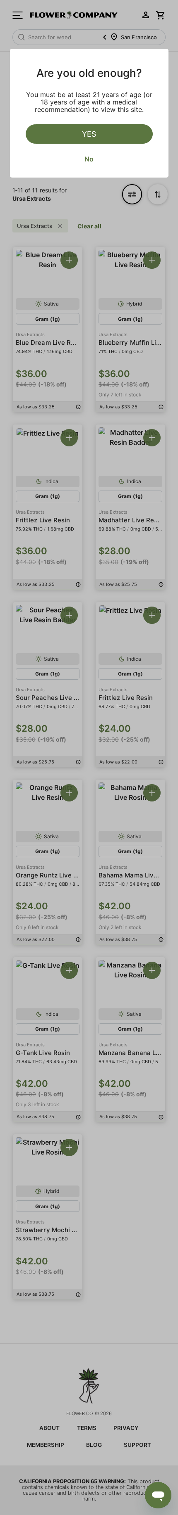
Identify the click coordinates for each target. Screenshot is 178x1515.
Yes (89, 134)
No (89, 159)
